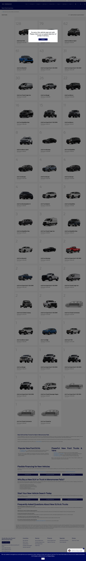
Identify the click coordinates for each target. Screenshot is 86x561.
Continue (43, 39)
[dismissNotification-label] (83, 548)
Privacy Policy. (51, 556)
